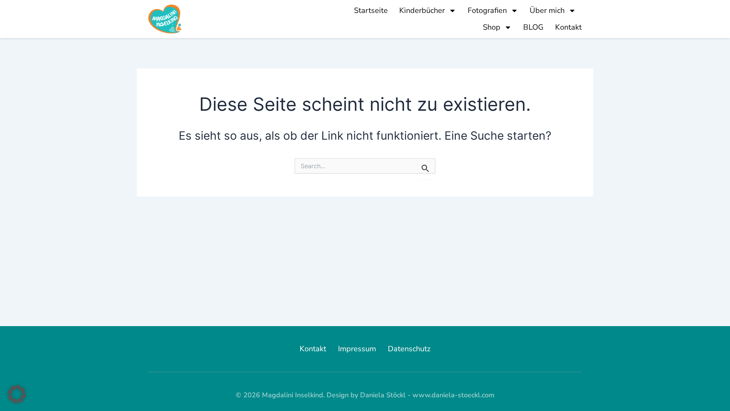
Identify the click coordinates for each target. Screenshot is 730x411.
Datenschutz (409, 349)
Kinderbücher (422, 10)
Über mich (547, 10)
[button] (16, 394)
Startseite (371, 10)
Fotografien (487, 10)
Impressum (357, 349)
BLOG (533, 27)
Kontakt (568, 27)
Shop (491, 27)
